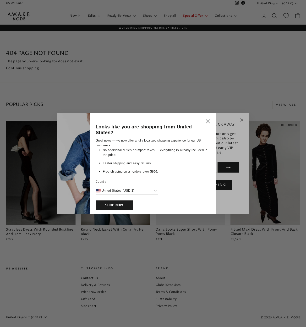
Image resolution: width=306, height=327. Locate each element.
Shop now (114, 205)
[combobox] (115, 190)
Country (101, 181)
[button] (208, 122)
